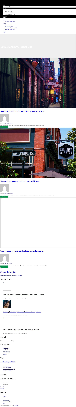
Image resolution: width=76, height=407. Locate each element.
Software (4, 354)
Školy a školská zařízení (9, 11)
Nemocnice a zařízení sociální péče (11, 12)
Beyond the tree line (8, 272)
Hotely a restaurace (8, 9)
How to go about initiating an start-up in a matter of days (22, 111)
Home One (4, 349)
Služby (4, 5)
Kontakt (4, 17)
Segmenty (5, 8)
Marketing (5, 362)
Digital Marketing (6, 348)
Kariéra (4, 397)
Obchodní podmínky (6, 400)
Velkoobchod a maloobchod (10, 6)
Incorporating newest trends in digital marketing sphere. (21, 251)
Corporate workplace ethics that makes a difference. (20, 181)
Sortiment (5, 16)
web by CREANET (15, 405)
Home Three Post (6, 351)
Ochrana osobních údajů (7, 401)
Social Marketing (6, 352)
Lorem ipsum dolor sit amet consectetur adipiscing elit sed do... (11, 275)
